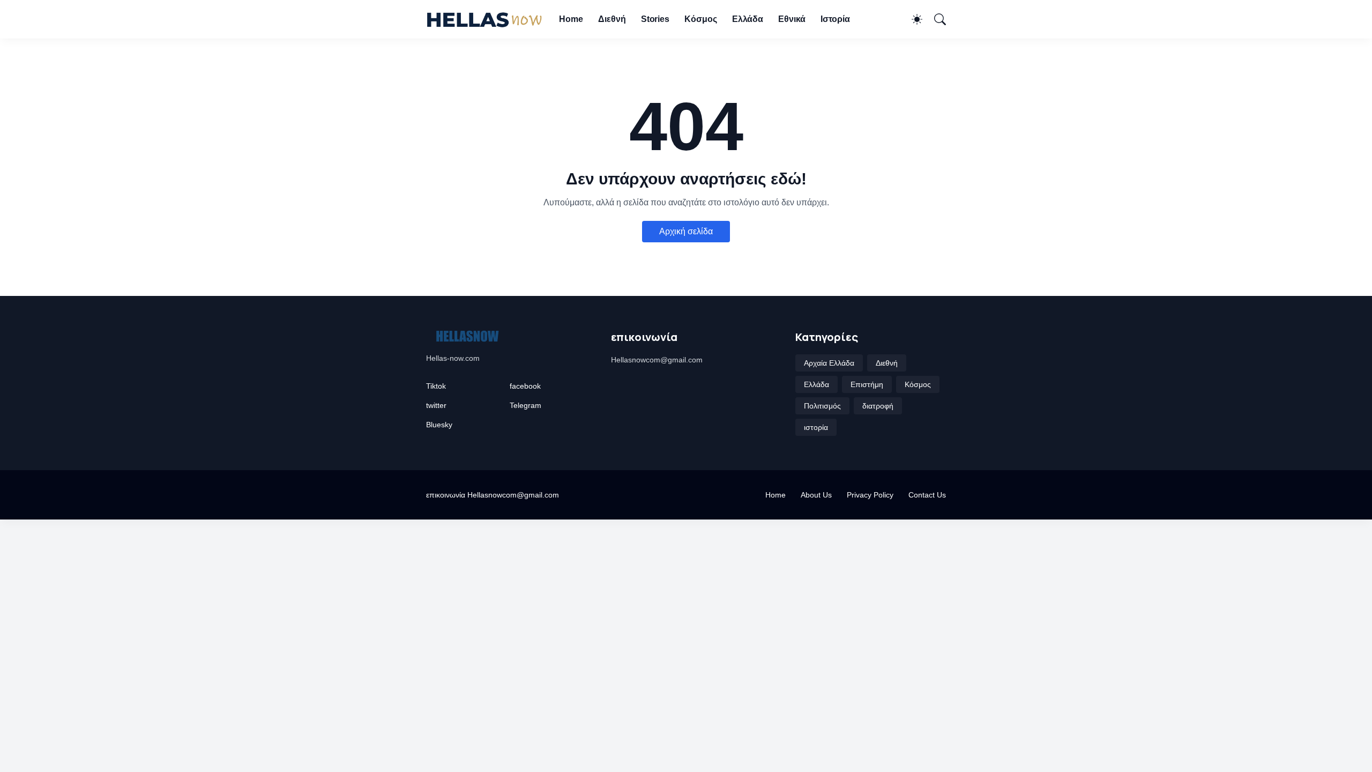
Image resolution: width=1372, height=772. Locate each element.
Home (571, 19)
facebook (525, 386)
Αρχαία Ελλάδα (829, 363)
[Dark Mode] (911, 19)
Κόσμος (700, 19)
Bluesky (439, 424)
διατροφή (877, 406)
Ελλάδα (748, 19)
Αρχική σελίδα (686, 231)
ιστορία (816, 427)
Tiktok (436, 386)
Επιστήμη (867, 384)
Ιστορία (835, 19)
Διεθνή (612, 19)
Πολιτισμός (822, 406)
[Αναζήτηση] (935, 19)
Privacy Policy (870, 495)
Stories (655, 19)
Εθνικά (792, 19)
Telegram (525, 405)
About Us (816, 495)
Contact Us (927, 495)
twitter (436, 405)
